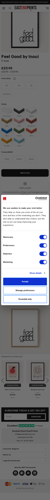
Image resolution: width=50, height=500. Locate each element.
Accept (25, 281)
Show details (36, 273)
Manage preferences (25, 290)
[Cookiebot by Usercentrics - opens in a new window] (35, 198)
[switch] (43, 245)
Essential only (25, 299)
